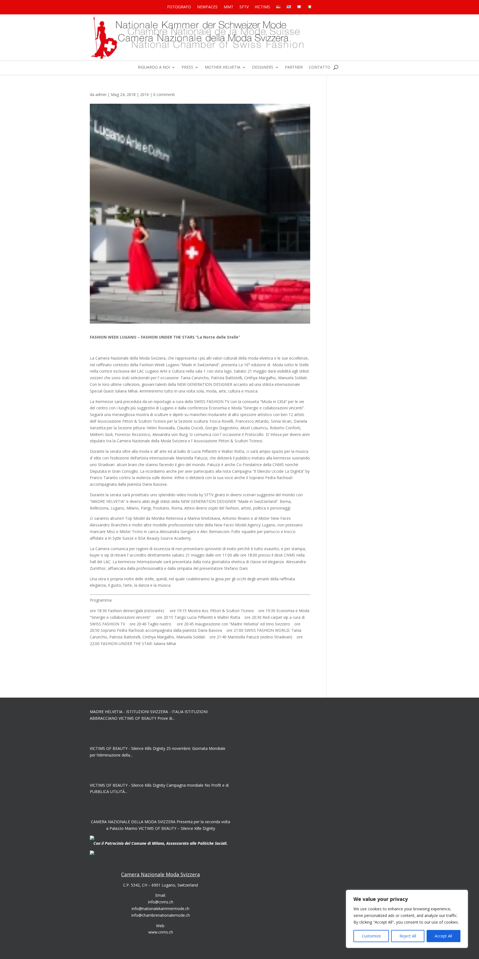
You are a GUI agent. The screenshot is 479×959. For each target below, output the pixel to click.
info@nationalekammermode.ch (160, 908)
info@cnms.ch (160, 902)
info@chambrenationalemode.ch (160, 915)
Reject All (407, 936)
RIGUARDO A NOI (154, 67)
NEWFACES (207, 7)
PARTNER (294, 67)
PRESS (187, 67)
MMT (228, 7)
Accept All (443, 936)
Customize (371, 936)
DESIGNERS (262, 67)
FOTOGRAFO (179, 7)
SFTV (244, 7)
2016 (144, 94)
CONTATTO (319, 67)
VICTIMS (262, 7)
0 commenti (164, 94)
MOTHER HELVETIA (222, 67)
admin (100, 94)
